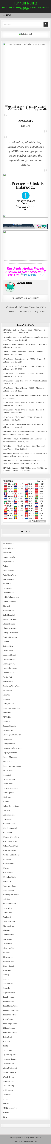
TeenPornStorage (10, 1010)
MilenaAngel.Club (10, 846)
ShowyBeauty (9, 966)
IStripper (7, 797)
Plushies (6, 930)
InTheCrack (8, 784)
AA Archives (8, 544)
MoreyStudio (8, 864)
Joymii (6, 801)
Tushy (5, 1046)
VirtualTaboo (8, 1064)
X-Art (5, 1099)
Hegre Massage (10, 757)
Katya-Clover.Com (11, 806)
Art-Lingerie (8, 570)
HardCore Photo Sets (12, 748)
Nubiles (6, 899)
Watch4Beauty (33, 298)
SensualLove (8, 961)
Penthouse (7, 913)
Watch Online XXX (11, 1073)
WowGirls (7, 1095)
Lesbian (6, 810)
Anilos (5, 566)
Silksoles (7, 970)
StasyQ (6, 979)
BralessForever (10, 619)
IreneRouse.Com (10, 788)
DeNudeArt (8, 650)
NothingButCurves (11, 895)
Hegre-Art (7, 761)
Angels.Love (8, 562)
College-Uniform (10, 633)
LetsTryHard (8, 815)
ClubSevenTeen (9, 628)
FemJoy (6, 695)
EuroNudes (8, 682)
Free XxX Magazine (11, 708)
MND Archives (9, 850)
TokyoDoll (7, 1037)
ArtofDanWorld (9, 575)
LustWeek (7, 819)
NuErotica (7, 908)
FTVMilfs (7, 717)
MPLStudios (8, 873)
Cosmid (6, 642)
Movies (6, 868)
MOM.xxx (7, 859)
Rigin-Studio (8, 948)
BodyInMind (8, 610)
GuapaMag (7, 739)
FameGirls (7, 690)
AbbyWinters (9, 548)
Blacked (6, 606)
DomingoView (9, 664)
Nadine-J (7, 882)
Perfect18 (7, 917)
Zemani (6, 1112)
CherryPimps (9, 624)
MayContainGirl (10, 828)
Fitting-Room (8, 704)
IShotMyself (8, 793)
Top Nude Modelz (25, 3)
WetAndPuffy (8, 1086)
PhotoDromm (9, 921)
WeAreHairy (8, 1081)
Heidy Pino (8, 770)
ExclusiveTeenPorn (11, 686)
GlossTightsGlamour (12, 735)
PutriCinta (7, 939)
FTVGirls (7, 713)
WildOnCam (8, 1090)
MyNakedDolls (9, 877)
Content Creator (10, 637)
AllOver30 (7, 553)
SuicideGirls (8, 984)
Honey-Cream (9, 779)
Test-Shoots (8, 1019)
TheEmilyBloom (10, 1024)
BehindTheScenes (11, 597)
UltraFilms (7, 1050)
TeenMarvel (8, 1001)
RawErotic (7, 944)
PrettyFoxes (8, 935)
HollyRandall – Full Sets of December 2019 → (26, 307)
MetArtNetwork (10, 842)
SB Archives (8, 957)
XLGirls (6, 1104)
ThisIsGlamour (9, 1028)
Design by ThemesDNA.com (25, 1141)
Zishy (5, 1117)
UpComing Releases (12, 1055)
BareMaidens (9, 593)
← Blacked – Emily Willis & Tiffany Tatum (25, 312)
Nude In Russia (9, 904)
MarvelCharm (9, 824)
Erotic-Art (7, 677)
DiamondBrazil (9, 655)
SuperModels (9, 993)
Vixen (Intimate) (10, 1068)
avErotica (7, 584)
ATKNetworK (9, 579)
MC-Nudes (7, 833)
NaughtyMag (8, 890)
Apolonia (23, 298)
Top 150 (6, 1041)
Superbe (6, 988)
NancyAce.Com (9, 886)
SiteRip (6, 975)
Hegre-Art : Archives (12, 766)
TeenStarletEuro (10, 1015)
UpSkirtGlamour (10, 1059)
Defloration (8, 646)
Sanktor (6, 953)
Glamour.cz (8, 730)
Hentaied (7, 775)
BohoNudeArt (9, 615)
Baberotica (7, 588)
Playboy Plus (8, 926)
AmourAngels (9, 557)
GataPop (6, 722)
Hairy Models (9, 744)
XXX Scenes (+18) (10, 1108)
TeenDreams (8, 997)
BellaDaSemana (9, 602)
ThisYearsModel (10, 1033)
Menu (8, 15)
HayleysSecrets (10, 753)
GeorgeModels (9, 726)
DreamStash (8, 673)
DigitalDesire (9, 659)
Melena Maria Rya (11, 837)
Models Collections (11, 855)
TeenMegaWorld (10, 1006)
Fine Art (6, 699)
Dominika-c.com (10, 668)
